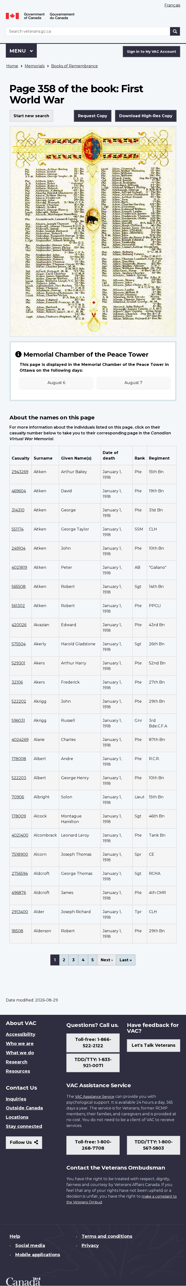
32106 (17, 682)
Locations (17, 1117)
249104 (18, 548)
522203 (19, 778)
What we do (20, 1052)
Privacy (90, 1245)
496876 (19, 892)
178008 (19, 758)
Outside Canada (24, 1108)
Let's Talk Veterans (153, 1045)
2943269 (20, 472)
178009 (19, 816)
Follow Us (26, 1144)
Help (15, 1236)
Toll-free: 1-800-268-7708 (93, 1145)
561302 (18, 605)
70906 (18, 797)
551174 (17, 529)
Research (16, 1062)
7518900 (20, 854)
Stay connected (24, 1126)
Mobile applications (37, 1254)
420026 (19, 625)
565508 (19, 586)
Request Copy (92, 116)
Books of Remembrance (74, 66)
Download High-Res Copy (145, 116)
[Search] (175, 31)
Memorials (35, 66)
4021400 (20, 835)
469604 (19, 491)
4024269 (20, 739)
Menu (18, 51)
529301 (18, 663)
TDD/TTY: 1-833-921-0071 (93, 1063)
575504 (19, 644)
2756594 (20, 873)
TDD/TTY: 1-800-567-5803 (153, 1145)
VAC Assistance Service (94, 1096)
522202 (19, 701)
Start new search (31, 116)
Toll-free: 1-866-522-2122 (93, 1042)
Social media (30, 1245)
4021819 (19, 567)
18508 (17, 931)
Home (12, 66)
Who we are (20, 1043)
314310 (18, 510)
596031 (18, 720)
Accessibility (20, 1034)
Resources (18, 1071)
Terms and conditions (107, 1236)
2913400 (20, 911)
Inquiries (16, 1099)
